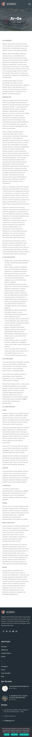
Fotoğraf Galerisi (6, 653)
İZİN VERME (14, 734)
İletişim (3, 656)
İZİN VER (6, 734)
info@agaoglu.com (9, 720)
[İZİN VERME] (30, 732)
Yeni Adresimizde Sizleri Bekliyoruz (19, 686)
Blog (2, 676)
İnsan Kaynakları (6, 673)
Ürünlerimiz (4, 666)
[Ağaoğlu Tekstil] (8, 4)
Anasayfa (4, 646)
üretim (25, 399)
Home (13, 22)
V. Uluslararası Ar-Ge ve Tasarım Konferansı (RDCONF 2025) (18, 696)
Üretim (3, 670)
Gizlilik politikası (24, 734)
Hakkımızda (4, 650)
